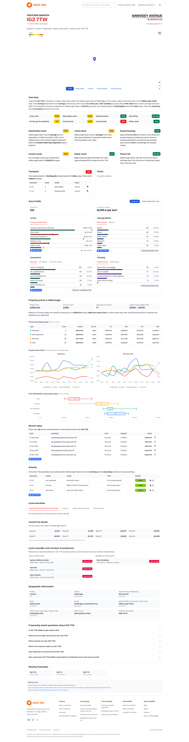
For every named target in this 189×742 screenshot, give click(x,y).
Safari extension (128, 709)
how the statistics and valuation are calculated (53, 690)
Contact (146, 712)
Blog (145, 705)
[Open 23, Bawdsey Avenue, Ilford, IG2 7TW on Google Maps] (155, 438)
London (38, 29)
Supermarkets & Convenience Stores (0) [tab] (43, 508)
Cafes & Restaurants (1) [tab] (81, 508)
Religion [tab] (112, 222)
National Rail (107, 687)
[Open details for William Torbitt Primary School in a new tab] (153, 485)
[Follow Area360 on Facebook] (29, 720)
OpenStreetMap (95, 687)
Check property (64, 709)
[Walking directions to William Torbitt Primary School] (150, 485)
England (30, 29)
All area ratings (85, 705)
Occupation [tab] (43, 262)
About (146, 709)
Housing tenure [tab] (102, 262)
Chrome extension (129, 705)
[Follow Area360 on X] (37, 720)
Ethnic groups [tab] (102, 222)
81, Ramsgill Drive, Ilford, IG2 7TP (62, 450)
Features (62, 712)
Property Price (116, 89)
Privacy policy (32, 730)
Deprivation (80, 89)
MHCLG (69, 687)
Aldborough (75, 29)
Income (90, 89)
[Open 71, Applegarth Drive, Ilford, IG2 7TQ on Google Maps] (155, 455)
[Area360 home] (36, 5)
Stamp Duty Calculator (109, 714)
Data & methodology (151, 716)
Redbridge (47, 29)
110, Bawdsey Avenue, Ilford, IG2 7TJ (63, 446)
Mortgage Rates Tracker (110, 711)
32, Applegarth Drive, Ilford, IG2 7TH (64, 442)
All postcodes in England (67, 716)
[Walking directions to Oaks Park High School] (150, 490)
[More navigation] (160, 5)
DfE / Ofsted (49, 687)
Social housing (102, 89)
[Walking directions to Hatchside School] (150, 480)
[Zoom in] (159, 82)
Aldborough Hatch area (150, 201)
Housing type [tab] (114, 262)
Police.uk (42, 687)
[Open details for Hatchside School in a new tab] (153, 480)
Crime (70, 89)
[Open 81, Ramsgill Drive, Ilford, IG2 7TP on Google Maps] (155, 451)
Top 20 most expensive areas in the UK (88, 710)
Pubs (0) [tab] (65, 508)
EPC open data (61, 687)
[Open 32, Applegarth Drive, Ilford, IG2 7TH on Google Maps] (155, 442)
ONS (55, 687)
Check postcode (65, 705)
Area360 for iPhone (130, 712)
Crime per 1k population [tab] (38, 222)
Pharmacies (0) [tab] (98, 508)
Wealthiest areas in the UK (88, 719)
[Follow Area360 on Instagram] (33, 720)
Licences (56, 730)
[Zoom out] (159, 85)
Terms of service (45, 730)
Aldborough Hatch (60, 29)
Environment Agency (78, 687)
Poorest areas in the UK (88, 714)
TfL (101, 687)
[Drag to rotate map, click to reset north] (159, 88)
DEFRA (87, 687)
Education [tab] (33, 262)
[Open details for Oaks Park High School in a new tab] (153, 490)
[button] (94, 59)
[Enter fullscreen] (159, 33)
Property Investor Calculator (107, 706)
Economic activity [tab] (55, 262)
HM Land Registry (33, 687)
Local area (134, 201)
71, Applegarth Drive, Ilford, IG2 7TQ (63, 455)
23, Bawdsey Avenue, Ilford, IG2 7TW (64, 438)
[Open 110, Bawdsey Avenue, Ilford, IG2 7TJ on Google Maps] (155, 446)
